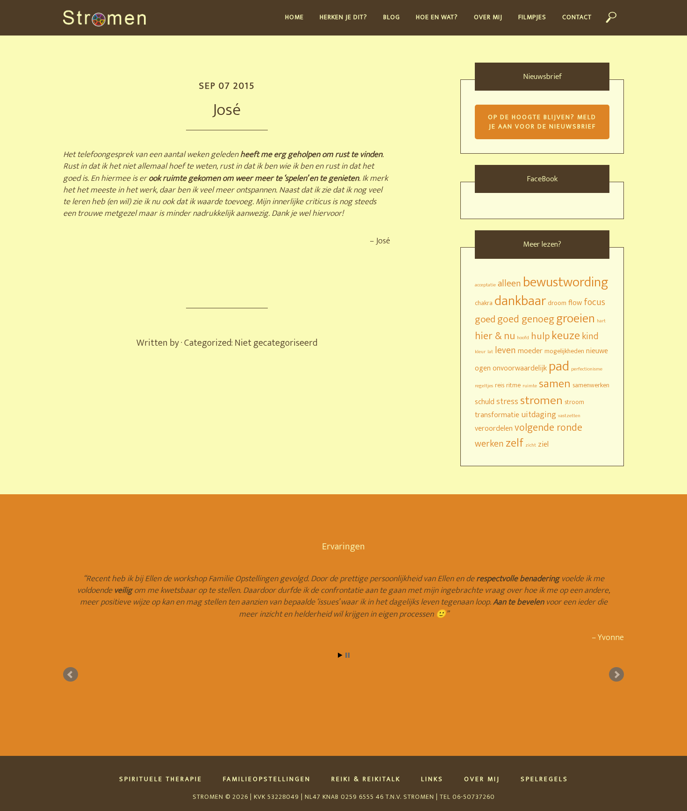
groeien (575, 318)
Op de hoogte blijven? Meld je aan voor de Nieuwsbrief (542, 122)
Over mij (482, 779)
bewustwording (565, 282)
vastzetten (569, 416)
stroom (574, 402)
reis (499, 385)
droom (557, 303)
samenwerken (590, 385)
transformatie (497, 414)
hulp (540, 336)
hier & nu (495, 336)
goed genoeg (525, 319)
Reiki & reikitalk (366, 779)
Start (340, 655)
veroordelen (494, 428)
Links (432, 779)
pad (559, 366)
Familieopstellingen (267, 779)
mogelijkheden (564, 351)
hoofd (523, 338)
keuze (565, 335)
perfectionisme (586, 369)
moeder (530, 350)
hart (601, 321)
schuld (484, 401)
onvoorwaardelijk (520, 368)
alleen (509, 284)
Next (616, 674)
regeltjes (484, 386)
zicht (530, 445)
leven (505, 350)
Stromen (108, 18)
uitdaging (538, 414)
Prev (70, 674)
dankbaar (520, 301)
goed (485, 319)
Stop (347, 655)
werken (489, 444)
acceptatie (485, 285)
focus (594, 302)
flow (575, 302)
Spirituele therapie (160, 779)
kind (590, 336)
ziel (543, 444)
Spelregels (544, 779)
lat (490, 352)
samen (555, 383)
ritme (513, 385)
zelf (514, 443)
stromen (541, 401)
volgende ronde (548, 427)
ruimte (529, 386)
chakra (484, 303)
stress (507, 401)
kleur (480, 352)
